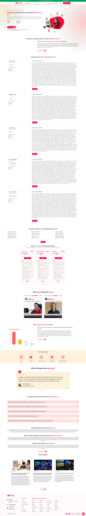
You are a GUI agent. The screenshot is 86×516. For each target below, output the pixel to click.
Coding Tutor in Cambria (35, 237)
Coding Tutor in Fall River (59, 233)
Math (46, 3)
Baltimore (56, 509)
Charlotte (48, 500)
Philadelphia (34, 511)
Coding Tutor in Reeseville (35, 233)
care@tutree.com (12, 509)
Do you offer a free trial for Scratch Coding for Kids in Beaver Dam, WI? (23, 416)
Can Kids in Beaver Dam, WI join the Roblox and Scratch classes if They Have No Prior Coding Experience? (30, 420)
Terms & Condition (25, 504)
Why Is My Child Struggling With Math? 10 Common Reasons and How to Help (20, 474)
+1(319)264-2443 (12, 506)
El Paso (48, 511)
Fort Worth (41, 509)
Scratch (11, 65)
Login (61, 3)
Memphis (56, 506)
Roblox (11, 98)
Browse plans (65, 0)
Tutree (28, 445)
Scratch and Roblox (13, 163)
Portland (56, 502)
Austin (41, 506)
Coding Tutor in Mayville (12, 236)
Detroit (56, 504)
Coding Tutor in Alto (34, 236)
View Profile (35, 88)
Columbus (41, 511)
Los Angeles (34, 506)
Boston (33, 500)
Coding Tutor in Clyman (11, 234)
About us (23, 500)
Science (56, 3)
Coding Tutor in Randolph (12, 233)
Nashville (48, 509)
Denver (48, 506)
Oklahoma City (49, 507)
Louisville (56, 507)
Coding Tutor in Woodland (59, 237)
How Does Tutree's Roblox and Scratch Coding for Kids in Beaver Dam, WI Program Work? (27, 411)
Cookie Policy (24, 509)
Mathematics (13, 471)
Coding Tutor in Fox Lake (35, 231)
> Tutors (10, 10)
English (53, 3)
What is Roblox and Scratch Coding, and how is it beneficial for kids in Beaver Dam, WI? (26, 402)
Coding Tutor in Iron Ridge (59, 236)
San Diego (41, 500)
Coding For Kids (35, 471)
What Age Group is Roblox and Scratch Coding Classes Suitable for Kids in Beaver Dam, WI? (27, 406)
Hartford (33, 504)
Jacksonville (41, 507)
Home (8, 10)
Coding (49, 3)
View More (43, 241)
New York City (34, 507)
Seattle (48, 504)
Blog (22, 506)
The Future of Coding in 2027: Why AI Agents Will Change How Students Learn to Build (43, 474)
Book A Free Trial (67, 3)
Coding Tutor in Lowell (59, 231)
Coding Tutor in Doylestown (12, 237)
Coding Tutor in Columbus (35, 234)
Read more (42, 489)
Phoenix (33, 509)
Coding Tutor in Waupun (59, 234)
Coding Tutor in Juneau (11, 231)
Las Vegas (56, 500)
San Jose (41, 504)
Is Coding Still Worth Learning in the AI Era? (64, 473)
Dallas (41, 502)
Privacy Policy (24, 502)
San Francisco (49, 502)
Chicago (33, 502)
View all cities (24, 511)
